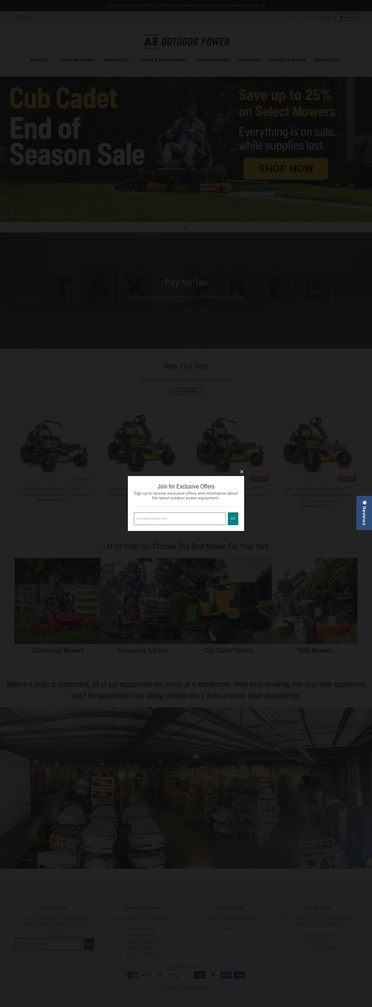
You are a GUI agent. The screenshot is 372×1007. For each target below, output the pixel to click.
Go (233, 518)
